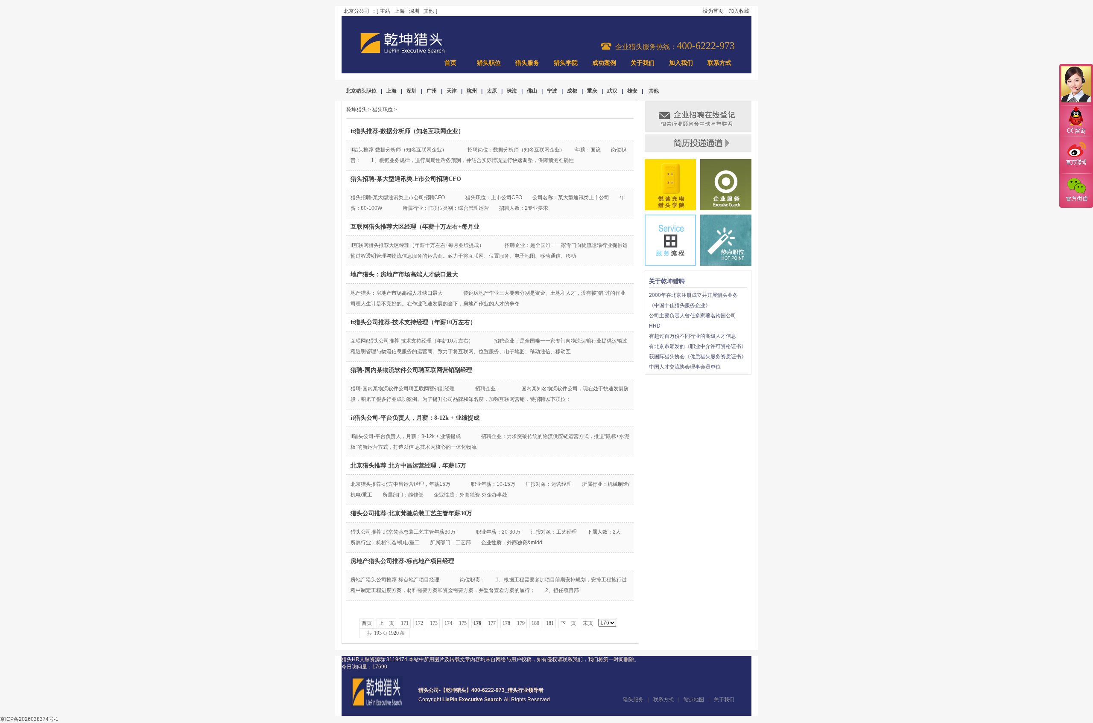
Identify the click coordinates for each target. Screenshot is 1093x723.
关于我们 (643, 63)
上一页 (386, 623)
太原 (492, 91)
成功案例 (604, 63)
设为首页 (713, 11)
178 (506, 623)
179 (521, 623)
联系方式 (719, 63)
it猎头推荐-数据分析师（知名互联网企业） (407, 131)
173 (434, 623)
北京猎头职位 (361, 91)
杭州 (472, 91)
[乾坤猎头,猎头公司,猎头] (402, 52)
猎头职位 (489, 63)
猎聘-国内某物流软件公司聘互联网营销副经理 (411, 370)
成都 (572, 91)
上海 (400, 11)
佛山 (532, 91)
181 (550, 623)
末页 (588, 623)
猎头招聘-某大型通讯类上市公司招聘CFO (406, 179)
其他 (429, 11)
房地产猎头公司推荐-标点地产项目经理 (402, 561)
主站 (385, 11)
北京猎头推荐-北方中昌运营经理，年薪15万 (408, 465)
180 (535, 623)
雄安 (632, 91)
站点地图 (694, 700)
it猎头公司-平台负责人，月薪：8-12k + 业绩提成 (415, 418)
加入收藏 (739, 11)
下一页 (568, 623)
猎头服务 (527, 63)
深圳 (414, 11)
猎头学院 (566, 63)
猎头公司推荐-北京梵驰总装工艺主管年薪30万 (411, 513)
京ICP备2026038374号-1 (29, 719)
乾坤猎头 (356, 110)
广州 (432, 91)
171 (405, 623)
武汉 (612, 91)
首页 (450, 63)
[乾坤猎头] (377, 706)
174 (448, 623)
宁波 (552, 91)
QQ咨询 (1076, 121)
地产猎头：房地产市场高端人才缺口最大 (404, 274)
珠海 (512, 91)
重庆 (592, 91)
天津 (452, 91)
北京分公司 (356, 11)
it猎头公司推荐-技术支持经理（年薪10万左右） (413, 322)
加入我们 (681, 63)
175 (463, 623)
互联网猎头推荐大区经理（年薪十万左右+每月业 (415, 227)
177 (492, 623)
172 (419, 623)
